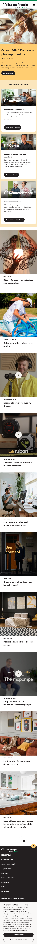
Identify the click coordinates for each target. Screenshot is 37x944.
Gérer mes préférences (18, 940)
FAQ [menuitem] (3, 887)
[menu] (16, 5)
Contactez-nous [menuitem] (7, 860)
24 (26, 841)
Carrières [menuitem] (4, 873)
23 (24, 841)
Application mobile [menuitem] (8, 869)
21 (18, 841)
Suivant (22, 837)
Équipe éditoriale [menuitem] (7, 878)
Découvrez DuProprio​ (13, 127)
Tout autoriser (18, 935)
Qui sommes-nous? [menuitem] (8, 864)
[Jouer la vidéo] (18, 375)
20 (15, 841)
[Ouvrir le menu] (34, 5)
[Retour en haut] (33, 846)
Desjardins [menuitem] (5, 882)
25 (29, 841)
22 (21, 841)
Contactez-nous (8, 73)
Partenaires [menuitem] (5, 891)
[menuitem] (10, 850)
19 (13, 841)
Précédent (15, 837)
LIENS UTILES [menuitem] (6, 855)
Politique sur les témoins (19, 930)
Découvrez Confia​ (11, 175)
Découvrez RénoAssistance (14, 220)
